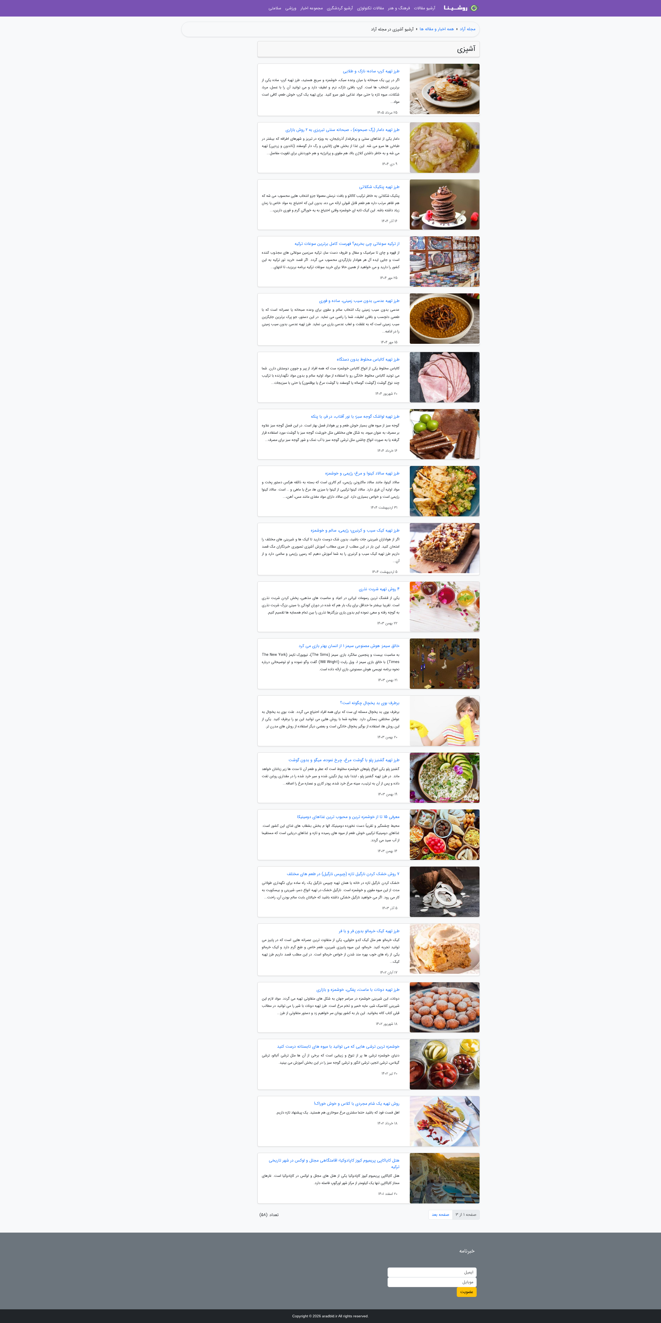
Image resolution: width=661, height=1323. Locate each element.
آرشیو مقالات (424, 8)
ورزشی (290, 8)
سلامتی (275, 8)
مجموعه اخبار (312, 8)
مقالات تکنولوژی (370, 8)
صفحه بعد (440, 1214)
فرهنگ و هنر (399, 8)
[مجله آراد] (461, 8)
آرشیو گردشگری (340, 8)
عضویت (466, 1292)
